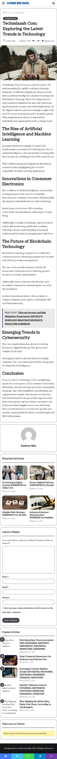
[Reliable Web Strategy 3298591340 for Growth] (14, 502)
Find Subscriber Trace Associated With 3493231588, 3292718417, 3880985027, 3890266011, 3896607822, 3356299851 (36, 644)
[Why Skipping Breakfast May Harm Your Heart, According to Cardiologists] (9, 707)
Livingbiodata (18, 13)
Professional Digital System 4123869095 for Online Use (14, 485)
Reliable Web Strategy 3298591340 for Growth (14, 513)
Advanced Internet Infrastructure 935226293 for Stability (41, 515)
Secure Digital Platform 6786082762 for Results (42, 484)
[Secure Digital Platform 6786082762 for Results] (42, 473)
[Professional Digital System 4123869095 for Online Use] (14, 473)
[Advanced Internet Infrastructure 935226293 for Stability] (42, 502)
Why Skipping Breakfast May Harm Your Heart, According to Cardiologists (35, 704)
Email (5, 587)
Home (7, 13)
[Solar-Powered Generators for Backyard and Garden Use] (9, 660)
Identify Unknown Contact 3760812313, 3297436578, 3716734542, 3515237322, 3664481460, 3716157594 (33, 689)
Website (5, 597)
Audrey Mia (11, 41)
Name (5, 577)
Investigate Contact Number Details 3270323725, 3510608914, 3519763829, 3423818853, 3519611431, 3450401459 (36, 673)
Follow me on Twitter (13, 724)
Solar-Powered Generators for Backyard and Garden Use (35, 658)
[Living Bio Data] (18, 3)
